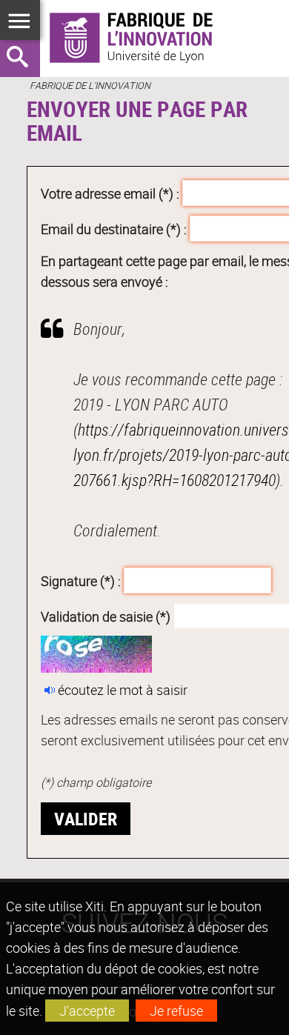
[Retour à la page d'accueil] (144, 38)
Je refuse (176, 1010)
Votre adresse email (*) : (110, 193)
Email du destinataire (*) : (114, 228)
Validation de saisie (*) (105, 616)
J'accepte (87, 1010)
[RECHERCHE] (20, 58)
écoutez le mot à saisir (122, 690)
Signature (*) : (81, 581)
